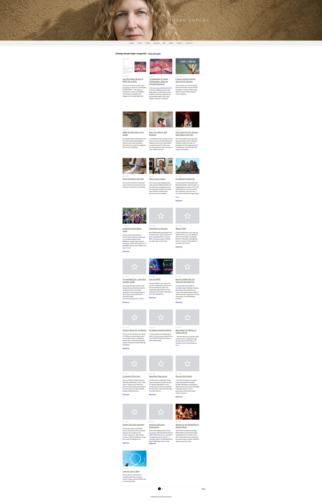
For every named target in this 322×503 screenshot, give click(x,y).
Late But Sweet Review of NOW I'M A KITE (133, 80)
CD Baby (130, 479)
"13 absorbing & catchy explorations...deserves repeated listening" (158, 81)
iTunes (125, 479)
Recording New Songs (158, 376)
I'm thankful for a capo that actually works (134, 281)
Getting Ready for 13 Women (134, 330)
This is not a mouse (157, 179)
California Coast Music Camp (132, 230)
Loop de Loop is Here (131, 471)
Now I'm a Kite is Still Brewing (158, 134)
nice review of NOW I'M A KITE (162, 88)
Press (171, 43)
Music (139, 43)
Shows (179, 43)
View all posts (154, 53)
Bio (164, 43)
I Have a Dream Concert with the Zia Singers (185, 80)
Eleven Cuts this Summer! (133, 424)
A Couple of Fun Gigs (131, 376)
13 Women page (158, 336)
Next (203, 489)
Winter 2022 (181, 228)
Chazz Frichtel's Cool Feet (133, 179)
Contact (188, 43)
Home (132, 43)
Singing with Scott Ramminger (157, 426)
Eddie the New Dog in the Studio (133, 134)
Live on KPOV (154, 279)
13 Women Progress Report (160, 330)
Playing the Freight (184, 376)
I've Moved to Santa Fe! (185, 179)
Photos (156, 43)
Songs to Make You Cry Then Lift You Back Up (185, 281)
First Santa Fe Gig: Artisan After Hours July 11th (187, 134)
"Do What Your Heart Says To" (158, 437)
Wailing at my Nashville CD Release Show (187, 426)
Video (148, 43)
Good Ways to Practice (158, 228)
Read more (179, 200)
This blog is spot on (159, 239)
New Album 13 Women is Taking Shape (186, 332)
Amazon (139, 477)
